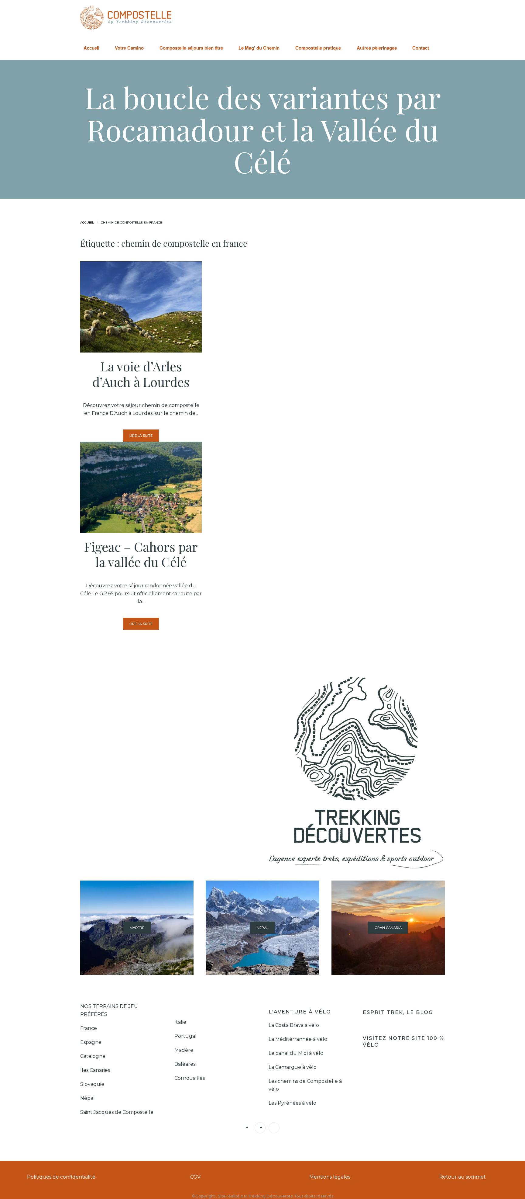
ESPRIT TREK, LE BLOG (399, 1012)
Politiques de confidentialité (61, 1177)
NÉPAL (262, 928)
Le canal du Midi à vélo (296, 1053)
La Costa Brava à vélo (294, 1025)
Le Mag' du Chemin (259, 47)
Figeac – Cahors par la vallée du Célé (141, 554)
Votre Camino (129, 47)
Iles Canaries (95, 1070)
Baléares (184, 1064)
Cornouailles (189, 1078)
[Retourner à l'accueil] (125, 18)
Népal (87, 1098)
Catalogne (92, 1056)
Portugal (185, 1036)
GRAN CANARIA (388, 928)
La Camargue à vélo (293, 1067)
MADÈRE (137, 928)
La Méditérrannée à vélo (298, 1039)
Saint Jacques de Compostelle (116, 1112)
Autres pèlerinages (377, 47)
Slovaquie (92, 1084)
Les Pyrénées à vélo (292, 1103)
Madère (183, 1050)
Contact (420, 47)
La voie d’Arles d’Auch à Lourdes (141, 374)
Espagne (91, 1042)
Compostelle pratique (318, 47)
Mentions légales (329, 1177)
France (89, 1028)
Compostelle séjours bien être (191, 47)
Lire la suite (141, 435)
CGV (195, 1177)
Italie (180, 1022)
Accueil (91, 47)
